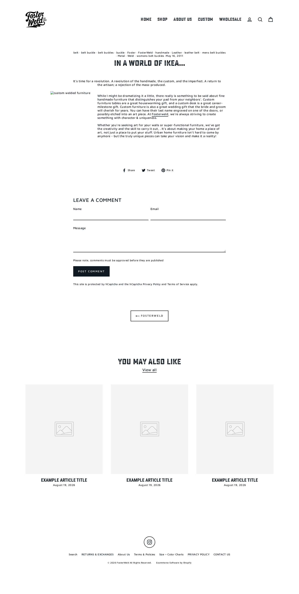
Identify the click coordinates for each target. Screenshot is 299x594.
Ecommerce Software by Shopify (173, 562)
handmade (162, 52)
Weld (131, 55)
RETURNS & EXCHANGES (98, 554)
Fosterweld (160, 114)
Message (79, 228)
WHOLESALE (230, 19)
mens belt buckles (214, 52)
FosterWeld (145, 52)
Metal (121, 55)
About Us (124, 554)
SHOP (162, 19)
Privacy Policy (152, 284)
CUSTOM (205, 19)
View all (149, 370)
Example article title (64, 480)
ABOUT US (183, 19)
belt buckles (106, 52)
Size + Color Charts (171, 554)
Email (155, 209)
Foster (131, 52)
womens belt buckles (150, 55)
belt (76, 52)
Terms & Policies (144, 554)
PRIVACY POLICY (199, 554)
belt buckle (88, 52)
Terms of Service (178, 284)
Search (73, 554)
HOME (146, 19)
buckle (120, 52)
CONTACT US (222, 554)
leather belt (192, 52)
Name (77, 209)
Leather (177, 52)
